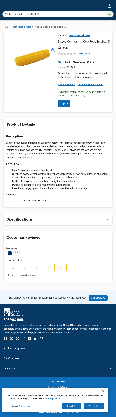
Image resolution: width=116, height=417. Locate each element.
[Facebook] (5, 339)
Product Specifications (90, 84)
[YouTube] (29, 339)
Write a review (84, 54)
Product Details (66, 84)
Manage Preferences (20, 406)
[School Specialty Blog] (42, 339)
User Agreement (58, 382)
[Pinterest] (11, 339)
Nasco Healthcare (79, 35)
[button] (110, 6)
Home (7, 27)
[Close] (103, 391)
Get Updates (98, 297)
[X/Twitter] (17, 339)
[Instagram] (23, 339)
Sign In (63, 62)
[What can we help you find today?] (109, 14)
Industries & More (22, 27)
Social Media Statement (58, 387)
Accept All (94, 406)
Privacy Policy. (53, 398)
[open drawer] (5, 6)
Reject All (71, 406)
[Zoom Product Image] (53, 50)
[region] (55, 400)
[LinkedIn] (35, 339)
